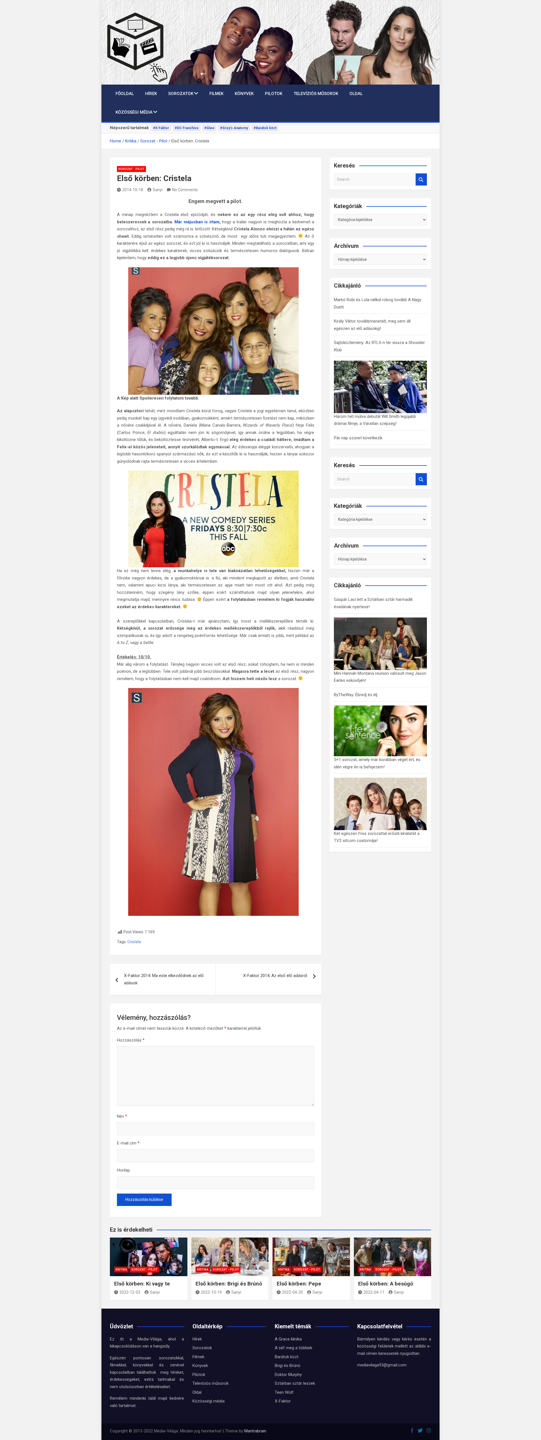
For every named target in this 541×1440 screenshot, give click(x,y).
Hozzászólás (131, 1040)
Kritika (121, 1269)
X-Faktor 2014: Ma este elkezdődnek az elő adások (164, 979)
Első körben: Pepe (299, 1283)
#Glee (209, 128)
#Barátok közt (265, 128)
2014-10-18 (132, 190)
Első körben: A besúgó (385, 1283)
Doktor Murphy (288, 1374)
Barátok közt (286, 1356)
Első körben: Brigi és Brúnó (229, 1283)
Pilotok (273, 93)
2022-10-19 (211, 1292)
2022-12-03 (129, 1292)
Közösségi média (134, 112)
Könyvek (244, 93)
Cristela (134, 942)
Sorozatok (180, 93)
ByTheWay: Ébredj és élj (355, 694)
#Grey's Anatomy (234, 128)
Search (421, 179)
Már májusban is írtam (196, 221)
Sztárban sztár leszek (295, 1383)
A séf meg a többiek (293, 1347)
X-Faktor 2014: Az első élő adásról (275, 975)
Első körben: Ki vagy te (142, 1283)
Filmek (216, 93)
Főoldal (125, 93)
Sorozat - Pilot (131, 169)
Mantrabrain (255, 1431)
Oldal (356, 93)
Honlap (123, 1170)
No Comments (185, 190)
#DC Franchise (187, 128)
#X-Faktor (161, 128)
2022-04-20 (292, 1292)
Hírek (151, 93)
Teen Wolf (284, 1392)
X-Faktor (283, 1401)
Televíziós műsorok (316, 93)
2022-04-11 (373, 1292)
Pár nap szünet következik (358, 437)
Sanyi (158, 190)
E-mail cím (128, 1143)
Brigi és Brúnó (287, 1365)
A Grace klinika (288, 1339)
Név (122, 1116)
